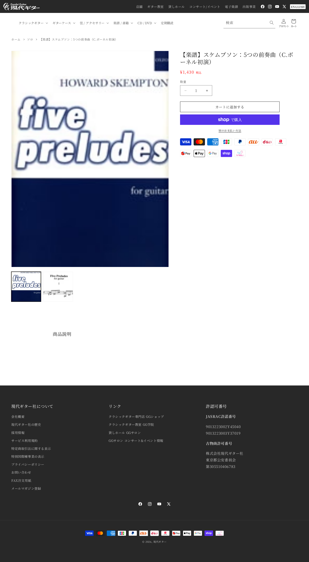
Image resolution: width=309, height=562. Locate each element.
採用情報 (17, 432)
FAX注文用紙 (21, 480)
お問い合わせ (21, 472)
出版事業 (249, 6)
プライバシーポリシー (27, 464)
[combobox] (249, 23)
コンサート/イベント (204, 6)
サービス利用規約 (24, 440)
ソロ (30, 39)
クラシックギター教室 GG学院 (131, 424)
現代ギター (160, 541)
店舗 (139, 6)
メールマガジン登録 (26, 488)
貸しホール (176, 6)
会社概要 (17, 416)
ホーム (16, 39)
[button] (33, 23)
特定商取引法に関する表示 (31, 448)
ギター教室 (155, 6)
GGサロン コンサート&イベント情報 (136, 440)
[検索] (271, 23)
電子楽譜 (231, 6)
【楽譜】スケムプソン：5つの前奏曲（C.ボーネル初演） (79, 39)
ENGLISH (298, 7)
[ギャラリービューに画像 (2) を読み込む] (58, 286)
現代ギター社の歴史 (26, 424)
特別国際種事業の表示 (27, 456)
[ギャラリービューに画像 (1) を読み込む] (26, 286)
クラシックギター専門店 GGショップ (136, 416)
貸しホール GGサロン (125, 432)
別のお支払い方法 (230, 130)
